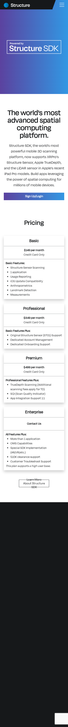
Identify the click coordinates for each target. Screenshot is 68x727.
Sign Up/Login (34, 196)
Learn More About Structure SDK (34, 483)
